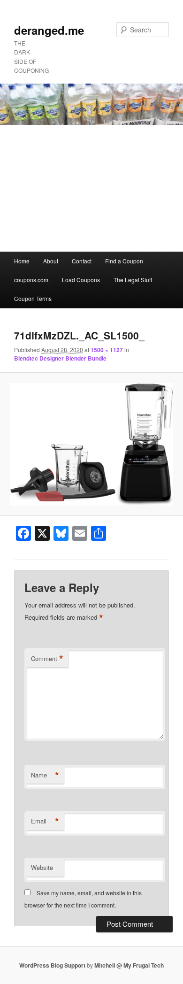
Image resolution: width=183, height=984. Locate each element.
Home (22, 261)
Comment (47, 658)
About (50, 261)
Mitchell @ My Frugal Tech (129, 965)
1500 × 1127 (107, 350)
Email (45, 821)
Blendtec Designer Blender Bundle (60, 358)
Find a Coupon (124, 261)
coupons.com (31, 280)
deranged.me (49, 30)
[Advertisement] (91, 188)
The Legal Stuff (133, 280)
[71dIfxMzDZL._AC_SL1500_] (91, 444)
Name (45, 775)
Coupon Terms (33, 298)
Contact (82, 261)
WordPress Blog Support (52, 965)
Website (42, 867)
